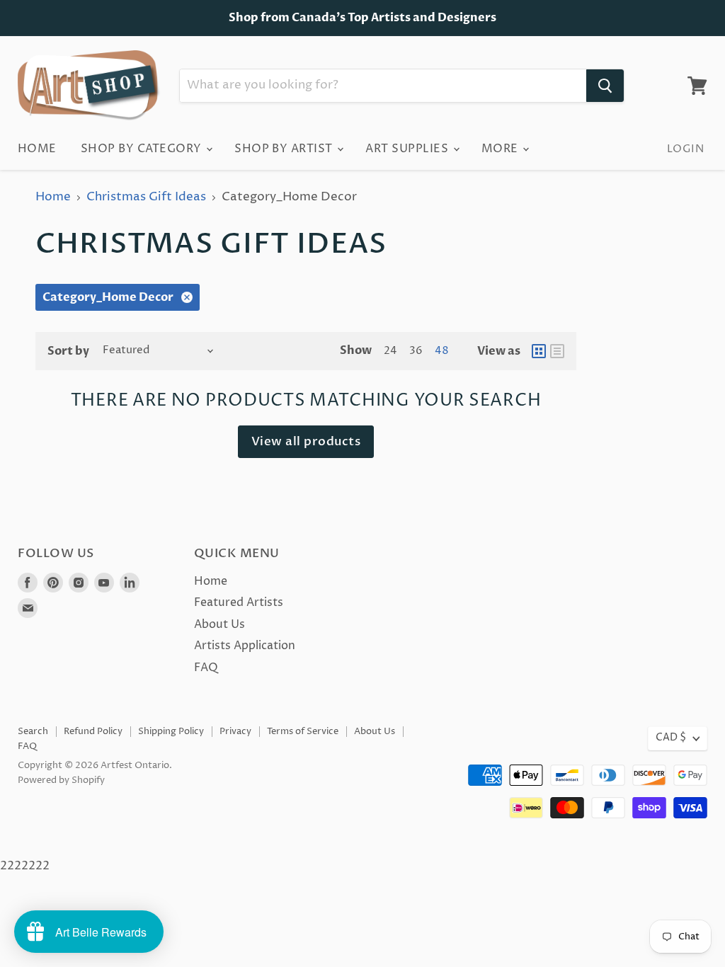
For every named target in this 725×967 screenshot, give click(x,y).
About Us (219, 624)
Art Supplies (408, 148)
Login (685, 149)
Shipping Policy (171, 731)
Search (33, 731)
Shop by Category (143, 148)
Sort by (68, 351)
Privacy (235, 731)
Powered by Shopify (61, 780)
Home (37, 148)
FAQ (206, 667)
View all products (306, 441)
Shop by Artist (285, 148)
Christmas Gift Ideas (146, 197)
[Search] (605, 85)
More (501, 148)
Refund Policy (93, 731)
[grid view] (539, 351)
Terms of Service (302, 731)
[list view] (557, 351)
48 (442, 351)
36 (416, 351)
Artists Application (244, 645)
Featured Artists (238, 602)
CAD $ (671, 737)
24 (390, 351)
